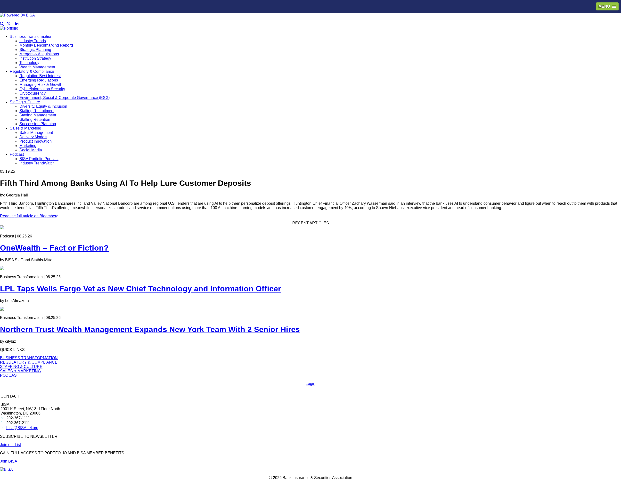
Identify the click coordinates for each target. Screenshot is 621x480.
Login (310, 384)
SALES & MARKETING (20, 371)
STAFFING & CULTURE (21, 367)
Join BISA (8, 461)
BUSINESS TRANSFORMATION (29, 358)
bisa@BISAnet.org (22, 428)
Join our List (10, 445)
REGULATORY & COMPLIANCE (28, 362)
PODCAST (9, 375)
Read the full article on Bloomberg (29, 216)
